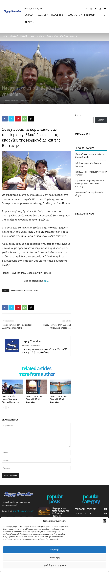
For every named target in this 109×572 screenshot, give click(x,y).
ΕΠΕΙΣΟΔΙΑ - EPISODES (18, 36)
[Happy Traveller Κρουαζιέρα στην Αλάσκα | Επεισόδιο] (12, 387)
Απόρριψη (54, 557)
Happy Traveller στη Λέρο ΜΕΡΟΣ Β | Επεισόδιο (34, 399)
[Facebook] (86, 9)
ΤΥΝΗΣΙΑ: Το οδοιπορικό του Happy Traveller (91, 173)
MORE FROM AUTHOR (36, 374)
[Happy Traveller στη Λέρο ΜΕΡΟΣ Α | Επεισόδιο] (60, 387)
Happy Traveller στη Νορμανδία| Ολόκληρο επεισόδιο (17, 326)
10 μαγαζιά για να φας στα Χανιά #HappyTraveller (89, 155)
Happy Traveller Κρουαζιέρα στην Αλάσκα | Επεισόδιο (10, 399)
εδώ (46, 280)
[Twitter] (100, 9)
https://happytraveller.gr (31, 345)
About (28, 22)
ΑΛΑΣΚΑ (6, 393)
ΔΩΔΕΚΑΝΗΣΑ (32, 393)
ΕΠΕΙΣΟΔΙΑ (89, 14)
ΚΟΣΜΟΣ (41, 14)
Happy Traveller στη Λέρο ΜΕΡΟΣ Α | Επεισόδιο (58, 399)
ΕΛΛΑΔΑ (29, 14)
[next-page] (8, 407)
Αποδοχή (54, 549)
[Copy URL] (31, 118)
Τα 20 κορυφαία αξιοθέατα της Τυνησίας (89, 164)
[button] (104, 521)
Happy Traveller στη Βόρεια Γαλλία (24, 290)
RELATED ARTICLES (36, 368)
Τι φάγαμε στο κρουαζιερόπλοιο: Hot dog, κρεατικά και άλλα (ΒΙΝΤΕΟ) (90, 184)
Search (78, 115)
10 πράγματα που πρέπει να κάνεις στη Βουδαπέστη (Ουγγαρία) (60, 512)
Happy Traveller (11, 101)
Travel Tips (57, 14)
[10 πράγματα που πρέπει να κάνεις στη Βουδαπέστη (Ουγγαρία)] (44, 511)
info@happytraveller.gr (23, 511)
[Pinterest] (95, 9)
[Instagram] (91, 9)
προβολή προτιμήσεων (54, 565)
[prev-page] (4, 407)
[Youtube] (105, 9)
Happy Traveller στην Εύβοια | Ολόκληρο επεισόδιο (57, 326)
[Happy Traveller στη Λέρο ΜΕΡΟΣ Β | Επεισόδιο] (36, 387)
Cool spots (74, 14)
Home (4, 36)
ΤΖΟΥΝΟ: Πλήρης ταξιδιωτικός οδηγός (89, 194)
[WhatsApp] (24, 118)
